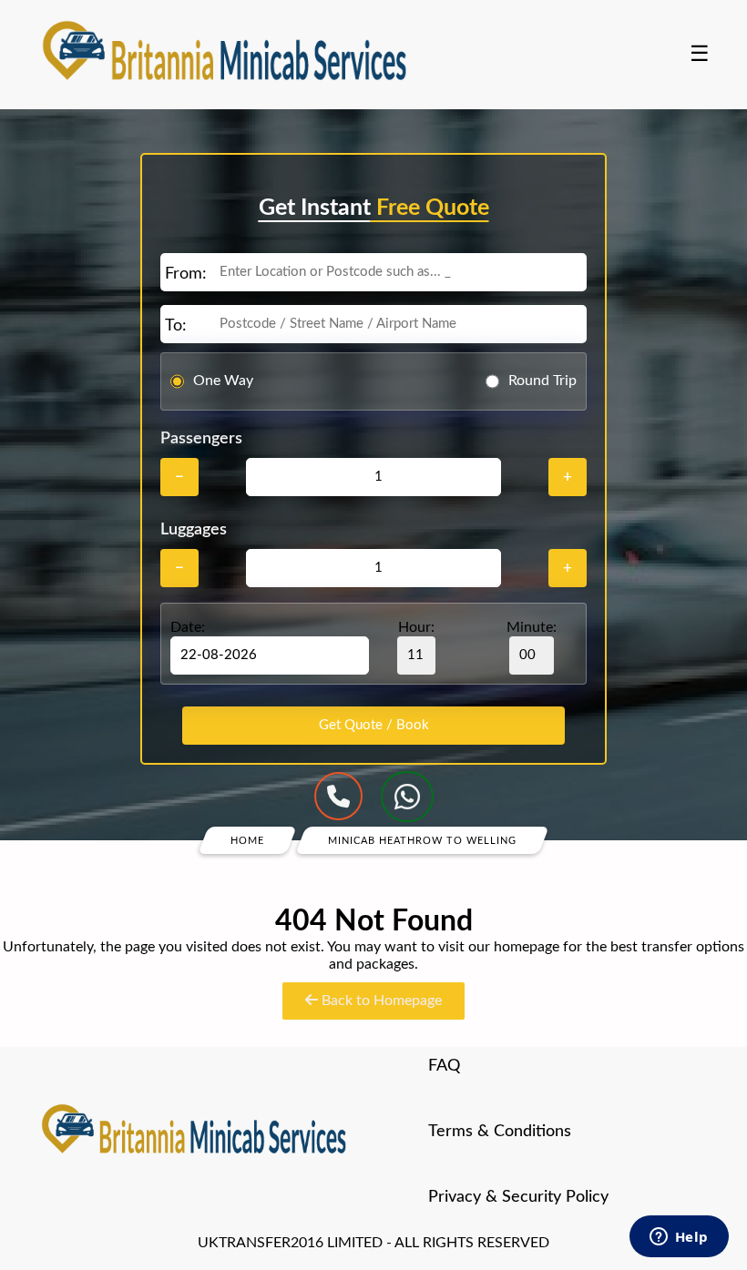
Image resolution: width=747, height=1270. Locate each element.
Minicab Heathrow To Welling (422, 840)
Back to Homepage (380, 1000)
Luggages (193, 530)
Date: (187, 627)
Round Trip (542, 380)
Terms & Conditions (499, 1131)
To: (176, 326)
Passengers (201, 439)
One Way (223, 380)
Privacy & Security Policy (518, 1197)
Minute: (532, 627)
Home (247, 840)
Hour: (416, 627)
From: (186, 274)
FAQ (444, 1066)
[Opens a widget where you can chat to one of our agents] (679, 1238)
